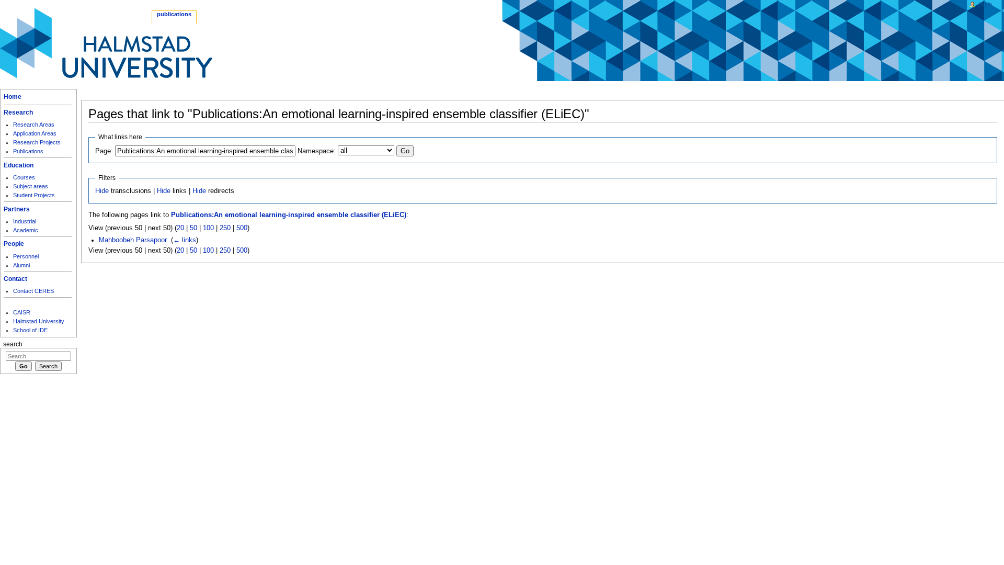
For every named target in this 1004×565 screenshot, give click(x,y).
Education (18, 165)
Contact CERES (33, 291)
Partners (17, 209)
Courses (24, 177)
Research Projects (37, 142)
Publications (28, 151)
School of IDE (30, 330)
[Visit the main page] (106, 43)
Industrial (24, 221)
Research (18, 112)
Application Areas (34, 133)
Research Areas (33, 124)
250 (225, 228)
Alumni (21, 265)
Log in (985, 4)
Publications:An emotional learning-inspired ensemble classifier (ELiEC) (288, 215)
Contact (15, 278)
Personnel (26, 256)
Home (12, 96)
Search (12, 344)
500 (241, 228)
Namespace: (317, 151)
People (14, 243)
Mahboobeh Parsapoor (133, 240)
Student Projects (34, 195)
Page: (104, 151)
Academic (25, 230)
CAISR (21, 312)
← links (184, 240)
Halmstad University (38, 321)
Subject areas (30, 186)
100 (208, 228)
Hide (102, 191)
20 (180, 228)
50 (193, 228)
